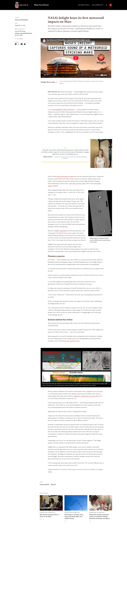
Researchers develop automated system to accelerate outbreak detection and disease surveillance (99, 516)
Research (53, 484)
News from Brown (41, 5)
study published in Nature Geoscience (63, 110)
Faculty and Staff (44, 484)
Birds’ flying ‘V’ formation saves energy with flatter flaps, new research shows (73, 516)
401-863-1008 (18, 35)
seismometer (63, 231)
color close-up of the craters (77, 183)
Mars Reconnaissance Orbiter (65, 176)
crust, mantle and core (73, 341)
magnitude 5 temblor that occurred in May (86, 396)
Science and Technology (21, 20)
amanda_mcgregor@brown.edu (23, 33)
